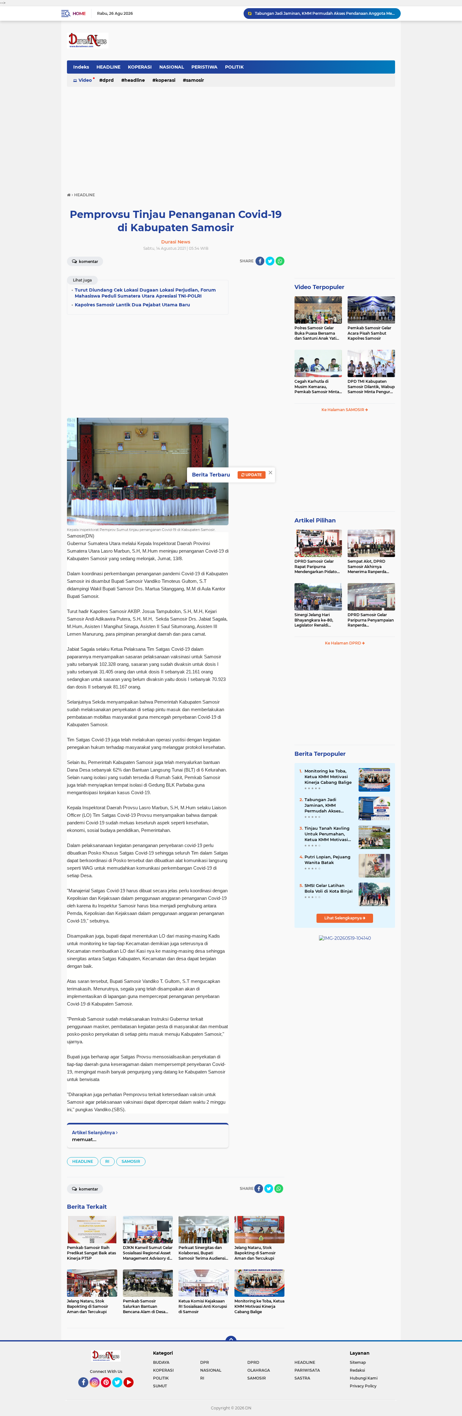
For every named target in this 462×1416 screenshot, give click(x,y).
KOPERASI (140, 67)
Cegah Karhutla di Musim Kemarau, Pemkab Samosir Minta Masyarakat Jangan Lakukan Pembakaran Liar (316, 387)
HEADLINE (108, 67)
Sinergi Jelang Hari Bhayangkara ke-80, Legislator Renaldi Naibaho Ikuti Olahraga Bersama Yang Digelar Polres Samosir (316, 620)
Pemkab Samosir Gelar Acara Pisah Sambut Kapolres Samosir (369, 333)
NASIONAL (171, 67)
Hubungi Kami (363, 1378)
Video (85, 80)
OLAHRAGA (258, 1370)
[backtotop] (231, 1341)
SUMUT (160, 1386)
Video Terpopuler (319, 287)
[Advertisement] (231, 136)
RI (107, 1161)
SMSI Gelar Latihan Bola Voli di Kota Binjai (329, 888)
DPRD (108, 80)
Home (79, 13)
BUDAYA (161, 1362)
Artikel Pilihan (315, 520)
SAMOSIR (195, 80)
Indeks (81, 67)
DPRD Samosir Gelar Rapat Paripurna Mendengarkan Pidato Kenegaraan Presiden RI (317, 567)
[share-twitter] (270, 261)
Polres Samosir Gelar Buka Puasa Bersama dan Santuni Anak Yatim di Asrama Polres (317, 333)
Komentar (88, 261)
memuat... (84, 1139)
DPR (204, 1362)
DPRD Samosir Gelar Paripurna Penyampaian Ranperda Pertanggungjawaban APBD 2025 (371, 620)
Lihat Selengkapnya (343, 918)
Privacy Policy (363, 1386)
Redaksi (357, 1370)
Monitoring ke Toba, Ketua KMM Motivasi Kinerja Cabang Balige (328, 776)
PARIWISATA (307, 1370)
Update (253, 474)
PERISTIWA (204, 67)
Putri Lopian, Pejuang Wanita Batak (327, 859)
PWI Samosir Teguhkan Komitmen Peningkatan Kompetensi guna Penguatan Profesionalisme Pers (325, 13)
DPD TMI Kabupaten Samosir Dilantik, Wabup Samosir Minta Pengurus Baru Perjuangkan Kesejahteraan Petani (371, 387)
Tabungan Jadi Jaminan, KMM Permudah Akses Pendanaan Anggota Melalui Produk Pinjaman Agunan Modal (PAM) (327, 805)
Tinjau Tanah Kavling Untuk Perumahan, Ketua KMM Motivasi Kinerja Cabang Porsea (328, 834)
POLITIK (234, 67)
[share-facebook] (260, 261)
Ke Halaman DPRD (343, 643)
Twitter (120, 1390)
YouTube (133, 1390)
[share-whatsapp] (280, 261)
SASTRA (302, 1378)
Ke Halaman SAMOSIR (343, 409)
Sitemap (358, 1362)
